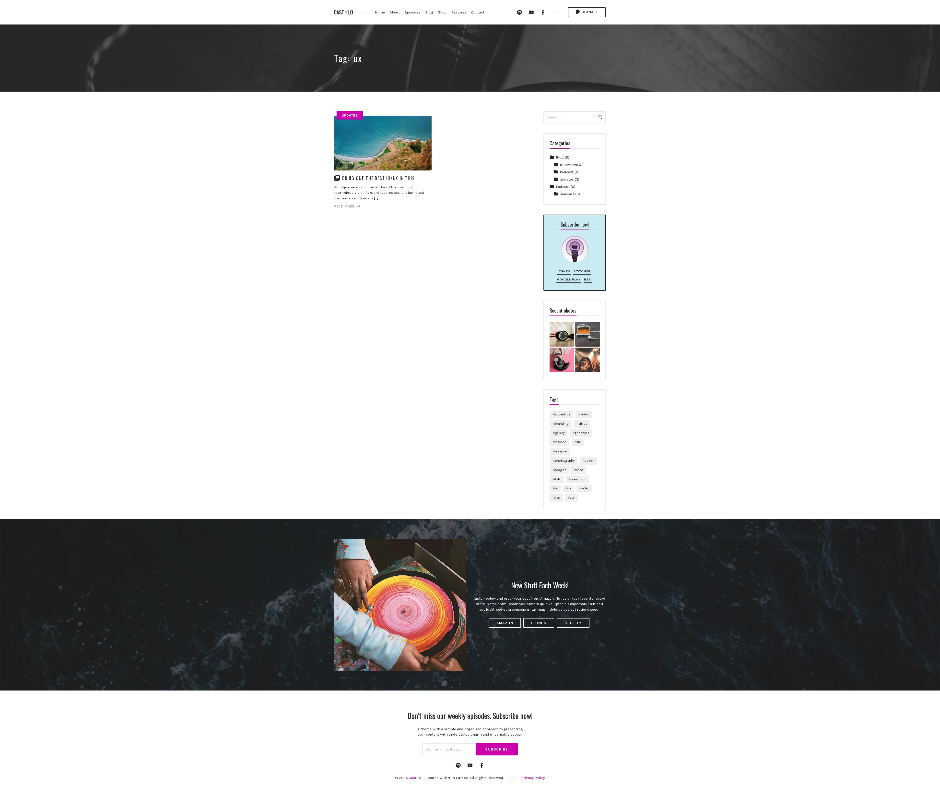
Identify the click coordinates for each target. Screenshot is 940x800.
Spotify (573, 623)
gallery (559, 433)
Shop (442, 12)
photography (565, 460)
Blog (429, 12)
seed (579, 470)
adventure (562, 414)
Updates (350, 115)
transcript (578, 479)
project (560, 470)
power (589, 460)
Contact (477, 12)
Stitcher (582, 271)
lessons (560, 442)
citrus (582, 423)
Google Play (569, 279)
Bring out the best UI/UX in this (378, 178)
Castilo (415, 778)
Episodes (412, 12)
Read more (344, 206)
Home (380, 12)
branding (561, 423)
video (585, 488)
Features (458, 12)
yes (557, 497)
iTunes (563, 271)
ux (569, 488)
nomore (561, 451)
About (395, 12)
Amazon (504, 623)
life (578, 442)
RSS (587, 279)
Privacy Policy (533, 778)
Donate (590, 12)
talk (558, 479)
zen (572, 497)
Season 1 (567, 194)
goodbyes (582, 433)
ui (556, 488)
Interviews (569, 164)
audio (584, 414)
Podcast (567, 172)
